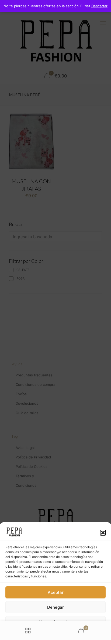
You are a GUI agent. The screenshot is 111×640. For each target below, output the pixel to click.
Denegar (55, 607)
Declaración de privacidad (47, 633)
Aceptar (56, 592)
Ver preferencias (55, 622)
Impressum (78, 633)
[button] (103, 532)
